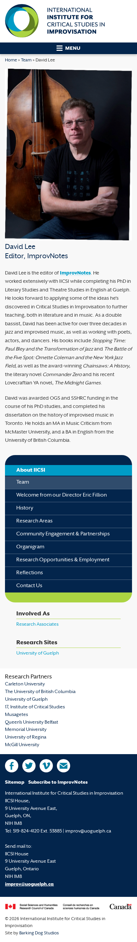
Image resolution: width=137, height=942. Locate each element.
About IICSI (30, 470)
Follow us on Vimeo (46, 765)
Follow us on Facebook (11, 765)
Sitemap (14, 782)
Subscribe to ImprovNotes (58, 782)
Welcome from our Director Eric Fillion (61, 495)
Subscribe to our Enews (63, 765)
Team (26, 60)
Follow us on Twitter (29, 765)
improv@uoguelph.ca (29, 884)
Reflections (29, 573)
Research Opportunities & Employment (62, 560)
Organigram (30, 547)
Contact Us (29, 586)
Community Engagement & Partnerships (63, 534)
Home (11, 60)
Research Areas (34, 521)
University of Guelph (37, 653)
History (24, 508)
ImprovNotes (75, 273)
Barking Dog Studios (39, 933)
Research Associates (37, 624)
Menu (72, 48)
